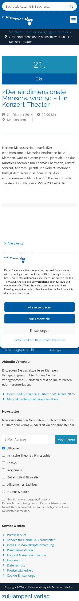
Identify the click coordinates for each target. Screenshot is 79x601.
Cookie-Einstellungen (22, 575)
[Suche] (72, 6)
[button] (73, 19)
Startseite (16, 32)
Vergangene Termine (54, 32)
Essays (12, 463)
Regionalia (14, 470)
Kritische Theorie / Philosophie (29, 455)
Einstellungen (39, 330)
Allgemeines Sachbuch (23, 484)
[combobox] (35, 6)
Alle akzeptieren (39, 307)
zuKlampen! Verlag (26, 596)
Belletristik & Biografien (23, 477)
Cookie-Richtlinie (23, 340)
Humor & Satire (18, 492)
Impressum (58, 340)
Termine (31, 32)
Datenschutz (42, 340)
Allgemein (14, 448)
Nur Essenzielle (40, 319)
